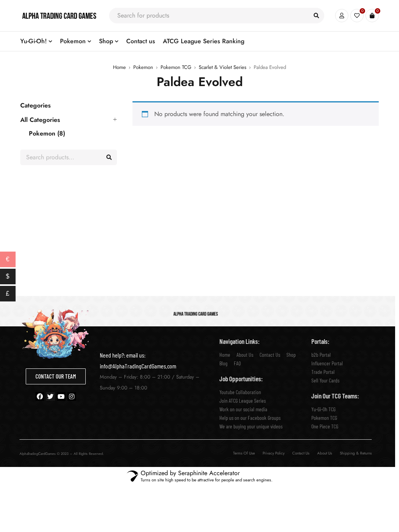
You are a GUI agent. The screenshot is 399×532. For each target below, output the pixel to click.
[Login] (341, 15)
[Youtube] (61, 396)
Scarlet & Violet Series (222, 67)
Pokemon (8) (47, 133)
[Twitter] (50, 396)
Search (109, 157)
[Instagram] (71, 396)
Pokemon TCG (176, 67)
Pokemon (143, 67)
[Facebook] (39, 396)
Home (119, 67)
